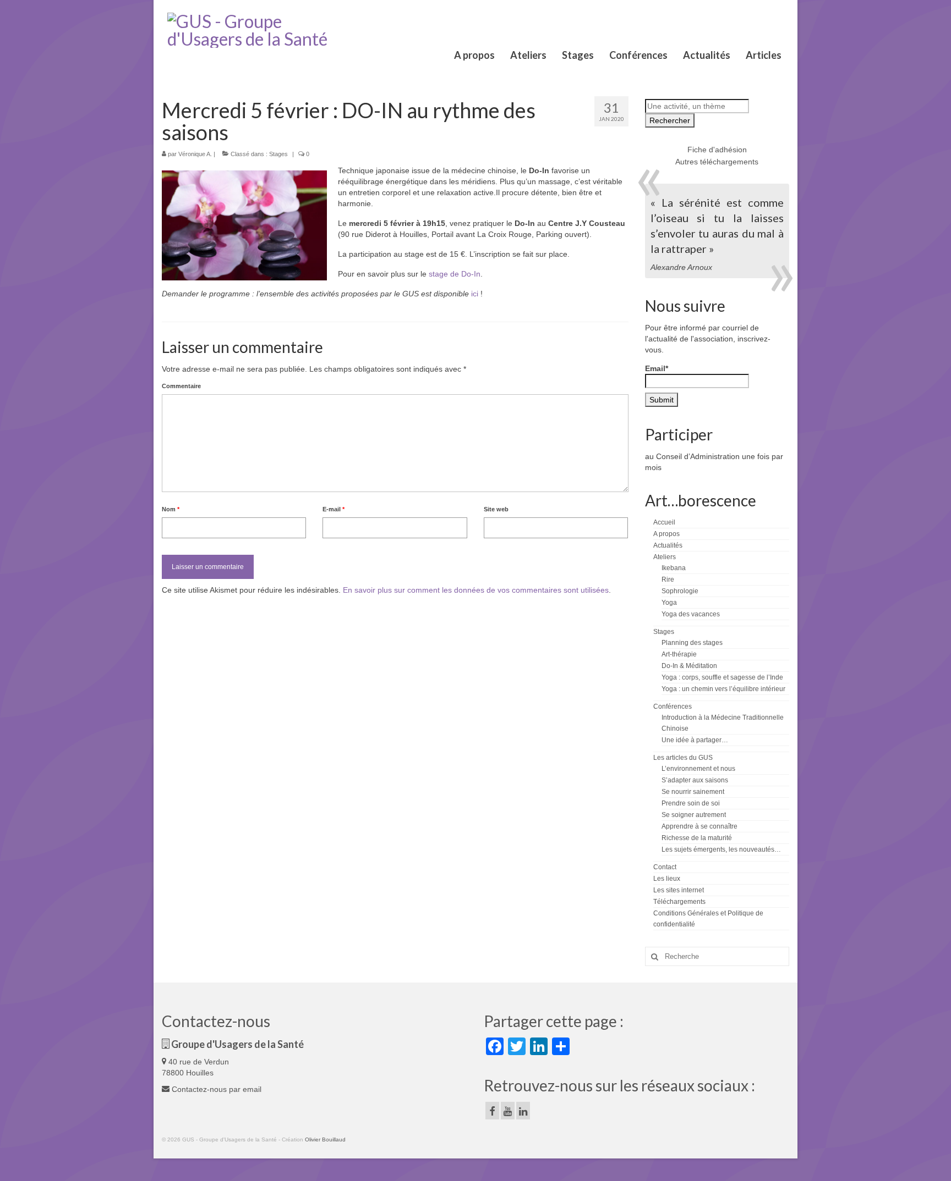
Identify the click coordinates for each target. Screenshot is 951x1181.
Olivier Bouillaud (325, 1139)
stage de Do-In (454, 273)
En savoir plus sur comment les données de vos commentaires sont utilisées (476, 590)
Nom (170, 509)
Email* (656, 368)
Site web (496, 509)
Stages (278, 154)
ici (474, 293)
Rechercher (669, 120)
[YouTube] (508, 1110)
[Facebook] (492, 1110)
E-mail (334, 509)
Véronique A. (195, 154)
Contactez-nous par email (215, 1089)
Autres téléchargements (716, 161)
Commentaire (181, 386)
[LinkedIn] (523, 1110)
